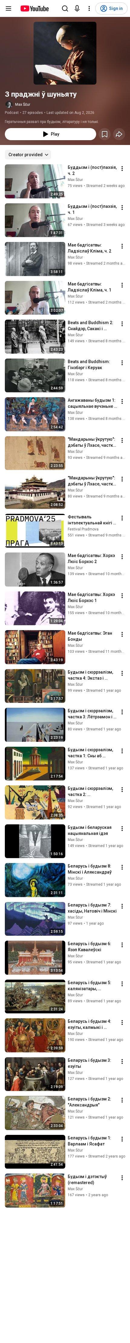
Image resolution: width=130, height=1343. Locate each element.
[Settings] (89, 8)
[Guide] (8, 8)
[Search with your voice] (77, 8)
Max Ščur (22, 104)
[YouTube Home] (34, 8)
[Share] (119, 134)
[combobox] (28, 154)
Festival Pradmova (83, 529)
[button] (65, 53)
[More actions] (122, 169)
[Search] (65, 8)
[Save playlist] (105, 134)
